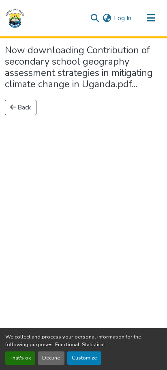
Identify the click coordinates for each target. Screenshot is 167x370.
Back (23, 107)
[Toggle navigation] (150, 18)
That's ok (20, 358)
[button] (15, 18)
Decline (51, 358)
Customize (84, 358)
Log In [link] (122, 18)
